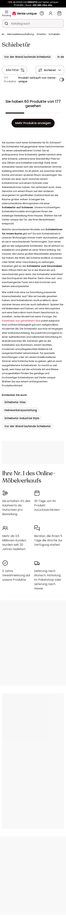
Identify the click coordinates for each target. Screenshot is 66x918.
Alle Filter (12, 70)
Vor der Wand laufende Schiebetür (27, 426)
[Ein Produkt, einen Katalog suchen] (6, 23)
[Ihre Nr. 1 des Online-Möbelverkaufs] (24, 13)
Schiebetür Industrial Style (21, 418)
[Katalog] (6, 12)
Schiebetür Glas (15, 402)
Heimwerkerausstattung (20, 34)
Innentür (41, 34)
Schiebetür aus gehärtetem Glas (21, 320)
